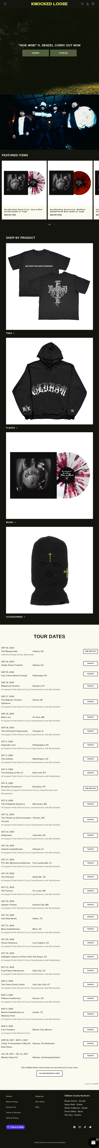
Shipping (39, 1096)
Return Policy (12, 1102)
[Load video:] (49, 122)
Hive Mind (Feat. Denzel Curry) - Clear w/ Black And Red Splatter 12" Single (23, 211)
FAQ (37, 1107)
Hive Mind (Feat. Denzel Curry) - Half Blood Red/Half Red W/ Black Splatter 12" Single (67, 211)
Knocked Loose (44, 1142)
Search (9, 1096)
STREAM (63, 53)
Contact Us (11, 1107)
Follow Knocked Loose (49, 1073)
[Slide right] (54, 224)
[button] (5, 3)
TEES (9, 333)
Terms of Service (13, 1112)
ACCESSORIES (14, 617)
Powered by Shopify (58, 1142)
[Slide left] (44, 224)
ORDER (35, 53)
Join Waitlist (90, 651)
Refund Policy (12, 1118)
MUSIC (9, 522)
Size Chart (39, 1102)
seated (95, 1083)
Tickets (90, 663)
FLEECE (10, 428)
